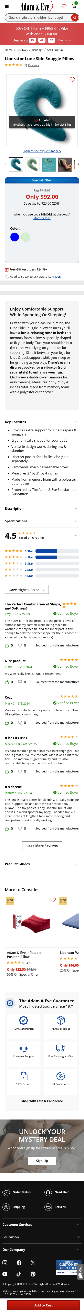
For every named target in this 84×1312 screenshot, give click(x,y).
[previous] (7, 164)
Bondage (37, 50)
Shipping (18, 1207)
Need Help (61, 1192)
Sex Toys (22, 50)
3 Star (29, 564)
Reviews (33, 65)
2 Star (29, 570)
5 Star (29, 551)
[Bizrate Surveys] (76, 1272)
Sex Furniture (55, 50)
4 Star (29, 557)
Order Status (21, 1192)
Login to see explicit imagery (42, 151)
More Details (42, 218)
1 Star (29, 576)
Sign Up (42, 1160)
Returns (60, 1207)
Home (8, 50)
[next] (77, 164)
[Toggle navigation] (7, 6)
